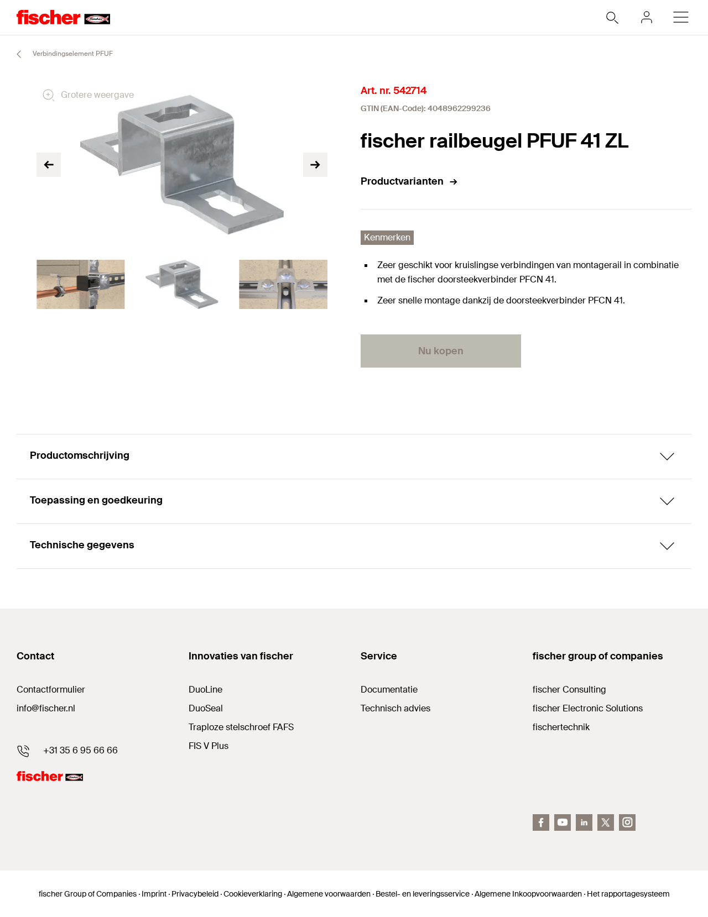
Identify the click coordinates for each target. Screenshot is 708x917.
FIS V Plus (208, 746)
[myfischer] (646, 17)
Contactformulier (51, 689)
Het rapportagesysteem (628, 894)
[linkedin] (584, 822)
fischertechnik (561, 727)
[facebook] (541, 822)
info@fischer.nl (46, 708)
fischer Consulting (569, 689)
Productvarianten (402, 181)
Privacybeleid (194, 894)
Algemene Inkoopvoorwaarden (528, 894)
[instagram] (627, 822)
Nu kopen (441, 351)
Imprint (154, 894)
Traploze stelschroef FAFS (241, 727)
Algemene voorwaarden (329, 894)
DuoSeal (206, 708)
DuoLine (205, 689)
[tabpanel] (80, 285)
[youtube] (562, 822)
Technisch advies (395, 708)
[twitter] (605, 822)
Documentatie (389, 689)
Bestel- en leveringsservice (423, 894)
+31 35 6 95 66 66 (80, 750)
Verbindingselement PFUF (72, 53)
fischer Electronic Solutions (588, 708)
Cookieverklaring (252, 894)
